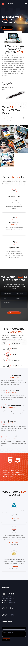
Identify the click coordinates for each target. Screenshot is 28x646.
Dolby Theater (21, 143)
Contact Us (7, 28)
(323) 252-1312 (9, 600)
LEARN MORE (7, 136)
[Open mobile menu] (26, 3)
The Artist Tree (21, 130)
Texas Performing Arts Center (7, 130)
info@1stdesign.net (10, 602)
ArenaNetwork (7, 157)
